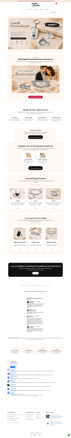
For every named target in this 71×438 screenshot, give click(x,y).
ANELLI (26, 9)
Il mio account (38, 414)
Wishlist (37, 416)
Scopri (20, 249)
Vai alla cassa (38, 418)
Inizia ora (35, 273)
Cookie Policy (29, 418)
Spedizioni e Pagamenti (30, 419)
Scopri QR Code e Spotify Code (35, 168)
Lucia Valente (12, 391)
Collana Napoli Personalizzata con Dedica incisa (56, 424)
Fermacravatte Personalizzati (55, 415)
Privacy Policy (29, 416)
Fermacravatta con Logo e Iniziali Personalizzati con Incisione (56, 417)
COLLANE (35, 9)
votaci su (12, 366)
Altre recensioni (35, 396)
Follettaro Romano (13, 388)
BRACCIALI (30, 9)
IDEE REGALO (47, 9)
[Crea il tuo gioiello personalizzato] (35, 33)
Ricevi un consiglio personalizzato (35, 137)
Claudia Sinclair (12, 380)
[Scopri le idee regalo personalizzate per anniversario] (35, 79)
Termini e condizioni (30, 414)
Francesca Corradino (13, 372)
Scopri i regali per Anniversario (35, 97)
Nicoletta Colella (13, 384)
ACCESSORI (41, 9)
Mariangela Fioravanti (13, 376)
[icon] (8, 422)
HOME (22, 9)
